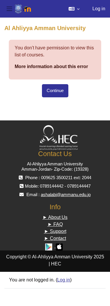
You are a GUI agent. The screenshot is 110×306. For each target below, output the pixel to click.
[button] (74, 9)
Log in (98, 8)
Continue (55, 90)
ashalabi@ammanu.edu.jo (66, 194)
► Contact (55, 238)
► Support (55, 231)
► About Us (55, 217)
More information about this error (51, 66)
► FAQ (55, 224)
